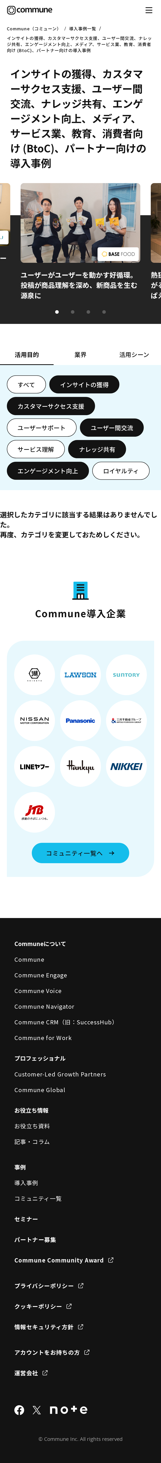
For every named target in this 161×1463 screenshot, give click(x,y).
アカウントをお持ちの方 (47, 1352)
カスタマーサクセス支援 (50, 406)
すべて (26, 384)
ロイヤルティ (121, 470)
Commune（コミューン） (34, 28)
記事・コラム (32, 1141)
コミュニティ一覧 (38, 1198)
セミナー (26, 1219)
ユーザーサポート (41, 427)
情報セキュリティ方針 (44, 1327)
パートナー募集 (35, 1239)
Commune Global (39, 1089)
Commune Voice (38, 990)
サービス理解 (35, 449)
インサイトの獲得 (84, 384)
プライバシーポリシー (44, 1285)
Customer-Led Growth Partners (60, 1074)
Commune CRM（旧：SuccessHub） (66, 1022)
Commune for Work (43, 1037)
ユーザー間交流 (112, 427)
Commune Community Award (59, 1260)
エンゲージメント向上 (47, 470)
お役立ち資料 (32, 1126)
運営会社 (26, 1373)
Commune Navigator (44, 1006)
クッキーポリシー (38, 1306)
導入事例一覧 (82, 28)
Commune (29, 959)
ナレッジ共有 (97, 449)
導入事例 (26, 1182)
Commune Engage (40, 975)
